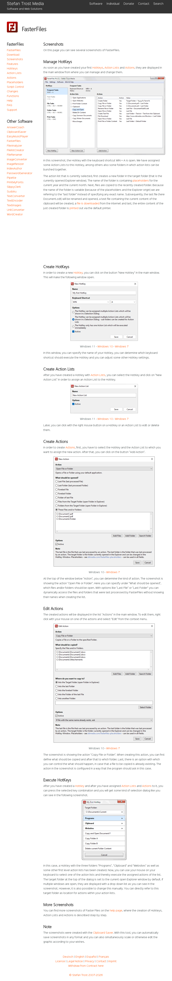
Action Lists (14, 73)
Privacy (89, 961)
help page (116, 911)
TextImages (14, 205)
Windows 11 (87, 347)
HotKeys (12, 69)
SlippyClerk (14, 187)
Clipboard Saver (103, 933)
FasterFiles (14, 50)
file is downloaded (88, 204)
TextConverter (16, 196)
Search (158, 4)
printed (74, 208)
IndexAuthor (14, 169)
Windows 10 (105, 347)
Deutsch (68, 957)
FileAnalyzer (14, 146)
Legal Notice (75, 961)
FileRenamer (14, 155)
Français (104, 957)
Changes (12, 91)
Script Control (15, 87)
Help (10, 101)
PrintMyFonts (15, 182)
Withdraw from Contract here (86, 966)
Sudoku (11, 192)
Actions (11, 78)
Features (12, 64)
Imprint (112, 961)
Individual (112, 4)
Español (92, 957)
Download (13, 55)
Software (95, 4)
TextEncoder (15, 201)
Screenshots (15, 59)
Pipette (11, 178)
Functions (13, 96)
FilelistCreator (15, 150)
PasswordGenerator (19, 173)
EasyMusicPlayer (17, 136)
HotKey (78, 273)
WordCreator (15, 214)
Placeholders (15, 82)
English (79, 957)
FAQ (9, 105)
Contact (143, 4)
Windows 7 (121, 347)
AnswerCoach (15, 127)
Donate (128, 4)
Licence (60, 961)
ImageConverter (17, 159)
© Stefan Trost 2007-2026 (86, 975)
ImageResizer (15, 164)
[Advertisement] (104, 236)
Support (12, 110)
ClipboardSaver (16, 132)
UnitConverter (15, 210)
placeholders (141, 181)
